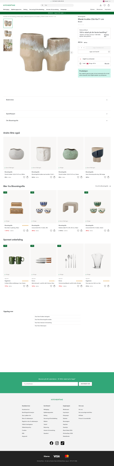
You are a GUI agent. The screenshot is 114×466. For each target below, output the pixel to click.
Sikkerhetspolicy (26, 427)
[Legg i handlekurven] (27, 177)
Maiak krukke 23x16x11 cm (48, 16)
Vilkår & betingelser (27, 424)
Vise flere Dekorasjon (40, 325)
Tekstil (45, 424)
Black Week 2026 (67, 430)
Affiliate (81, 415)
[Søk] (42, 5)
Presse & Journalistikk (85, 418)
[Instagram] (57, 443)
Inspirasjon (108, 9)
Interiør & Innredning (52, 9)
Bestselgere (66, 421)
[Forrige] (18, 52)
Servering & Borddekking (36, 9)
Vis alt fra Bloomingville (101, 186)
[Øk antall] (84, 47)
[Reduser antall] (79, 47)
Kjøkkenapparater (16, 9)
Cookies (24, 430)
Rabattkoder (66, 436)
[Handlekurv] (109, 5)
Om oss (81, 409)
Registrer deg (106, 35)
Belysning (46, 427)
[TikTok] (62, 443)
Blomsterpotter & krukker (32, 16)
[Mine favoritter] (105, 5)
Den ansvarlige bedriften (85, 412)
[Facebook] (51, 443)
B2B (23, 433)
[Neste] (71, 52)
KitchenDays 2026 (68, 433)
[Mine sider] (101, 5)
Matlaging (6, 9)
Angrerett (24, 436)
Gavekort (46, 433)
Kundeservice (25, 409)
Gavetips (65, 427)
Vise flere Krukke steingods (42, 316)
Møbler (46, 421)
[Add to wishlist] (24, 177)
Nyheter (92, 9)
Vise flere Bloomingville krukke (43, 319)
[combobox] (107, 1)
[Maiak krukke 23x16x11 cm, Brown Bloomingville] (45, 52)
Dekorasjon (20, 16)
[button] (81, 24)
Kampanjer (64, 9)
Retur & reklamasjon (27, 418)
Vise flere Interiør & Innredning (43, 322)
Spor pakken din (26, 415)
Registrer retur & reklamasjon (30, 421)
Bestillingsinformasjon (28, 412)
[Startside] (9, 5)
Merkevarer (100, 9)
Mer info (107, 63)
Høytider (65, 424)
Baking (25, 9)
